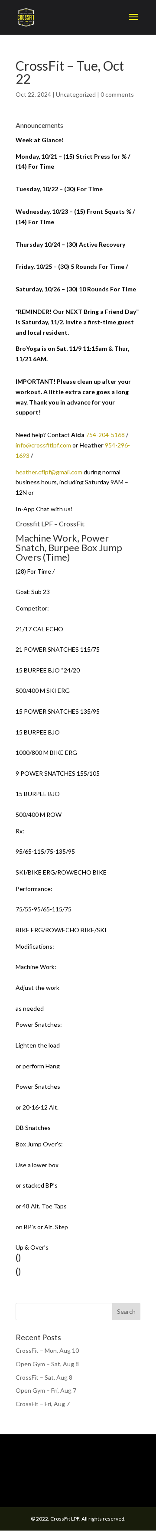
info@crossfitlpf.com (43, 445)
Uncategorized (76, 94)
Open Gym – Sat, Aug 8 (47, 1364)
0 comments (117, 94)
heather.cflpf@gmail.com (49, 472)
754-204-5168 (105, 434)
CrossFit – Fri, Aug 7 (43, 1403)
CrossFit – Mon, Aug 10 (47, 1350)
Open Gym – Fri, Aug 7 (46, 1390)
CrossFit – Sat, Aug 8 (44, 1377)
